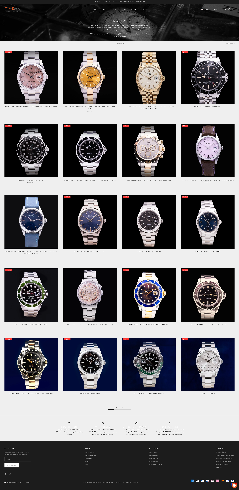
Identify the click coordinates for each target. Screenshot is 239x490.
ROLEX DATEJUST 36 (208, 394)
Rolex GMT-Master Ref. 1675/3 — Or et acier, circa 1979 (31, 394)
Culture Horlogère (128, 9)
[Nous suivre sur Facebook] (5, 474)
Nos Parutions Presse (155, 464)
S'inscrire (11, 465)
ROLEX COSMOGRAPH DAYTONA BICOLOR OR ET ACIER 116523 (149, 180)
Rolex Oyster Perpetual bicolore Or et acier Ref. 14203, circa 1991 (90, 107)
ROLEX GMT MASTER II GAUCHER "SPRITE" (149, 394)
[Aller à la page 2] (128, 407)
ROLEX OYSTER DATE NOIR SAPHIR (149, 251)
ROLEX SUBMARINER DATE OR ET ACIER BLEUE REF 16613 (148, 324)
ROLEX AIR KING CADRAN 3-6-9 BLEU (208, 251)
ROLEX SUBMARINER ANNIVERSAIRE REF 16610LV (31, 324)
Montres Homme (90, 452)
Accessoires (88, 458)
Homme (95, 9)
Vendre (87, 461)
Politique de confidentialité (223, 461)
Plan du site (219, 467)
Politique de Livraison (222, 464)
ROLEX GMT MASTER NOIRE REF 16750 (207, 107)
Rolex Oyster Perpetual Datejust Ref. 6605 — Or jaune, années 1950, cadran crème (149, 107)
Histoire (113, 9)
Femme (103, 9)
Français (216, 9)
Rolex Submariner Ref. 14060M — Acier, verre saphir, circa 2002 (90, 180)
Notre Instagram (154, 461)
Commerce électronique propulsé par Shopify (121, 482)
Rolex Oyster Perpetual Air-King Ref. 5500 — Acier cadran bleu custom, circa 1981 (31, 252)
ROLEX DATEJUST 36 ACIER (90, 394)
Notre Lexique (153, 455)
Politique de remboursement (224, 458)
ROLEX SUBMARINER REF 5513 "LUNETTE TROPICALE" (208, 324)
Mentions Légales (221, 452)
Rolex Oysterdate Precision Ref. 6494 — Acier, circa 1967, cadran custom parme (208, 181)
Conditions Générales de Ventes (225, 455)
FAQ (86, 464)
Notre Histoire (153, 452)
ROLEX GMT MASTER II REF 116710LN (31, 180)
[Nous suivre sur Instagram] (10, 474)
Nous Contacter (154, 458)
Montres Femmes (90, 455)
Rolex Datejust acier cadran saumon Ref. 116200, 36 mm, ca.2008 (31, 107)
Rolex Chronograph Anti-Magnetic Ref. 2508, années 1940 (90, 324)
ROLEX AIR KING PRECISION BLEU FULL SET (90, 251)
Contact (143, 9)
